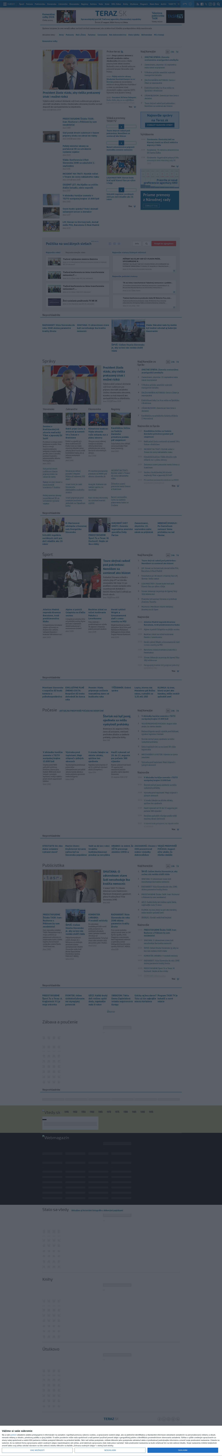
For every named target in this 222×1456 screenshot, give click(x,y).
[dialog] (111, 1441)
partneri (13, 1435)
